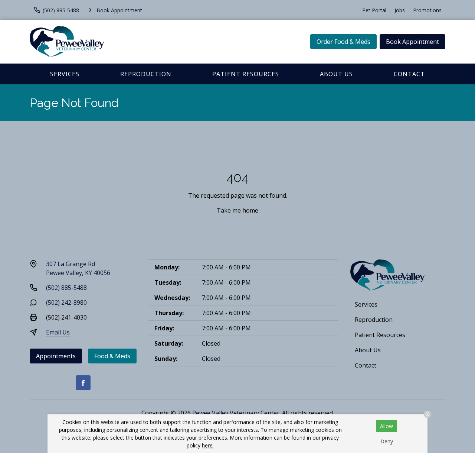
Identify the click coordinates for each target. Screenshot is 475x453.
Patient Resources (245, 74)
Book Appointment (412, 42)
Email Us (58, 332)
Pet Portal (374, 10)
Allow (386, 426)
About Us (336, 74)
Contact (409, 74)
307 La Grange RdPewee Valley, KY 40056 (78, 268)
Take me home (237, 210)
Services (64, 74)
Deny (386, 441)
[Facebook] (83, 382)
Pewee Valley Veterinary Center (235, 413)
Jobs (399, 10)
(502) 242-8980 (66, 302)
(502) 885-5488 (66, 288)
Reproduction (145, 74)
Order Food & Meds (343, 42)
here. (208, 445)
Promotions (427, 10)
